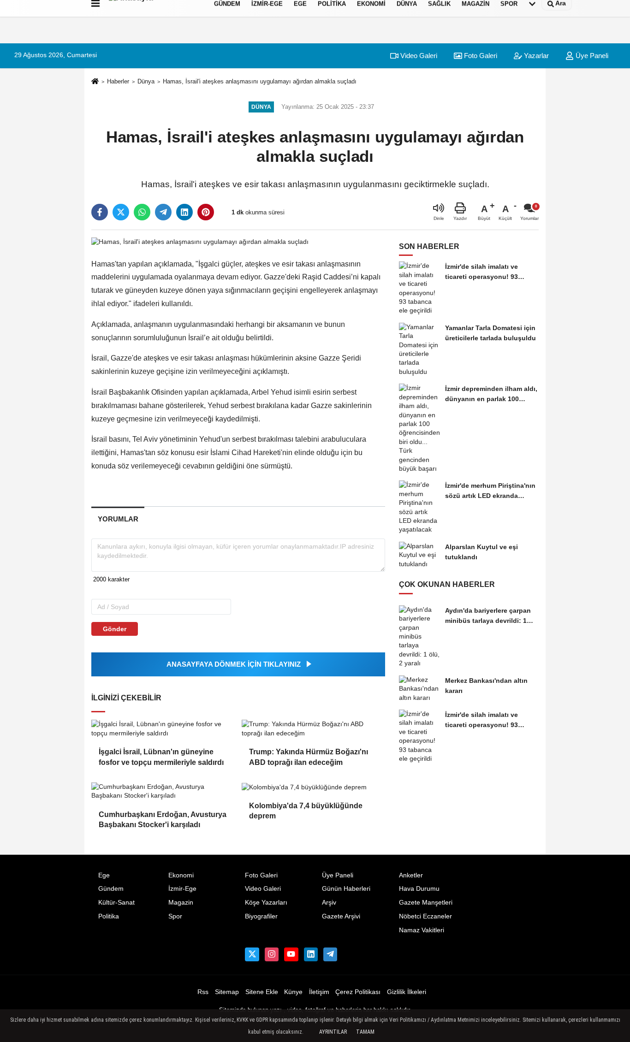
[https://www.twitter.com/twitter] (252, 954)
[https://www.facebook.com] (291, 954)
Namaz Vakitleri (421, 930)
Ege (104, 875)
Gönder (114, 629)
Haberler (118, 81)
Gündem (111, 888)
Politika (108, 916)
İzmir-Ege (182, 888)
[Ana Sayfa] (95, 81)
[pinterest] (205, 212)
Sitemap (227, 992)
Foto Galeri (479, 55)
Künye (293, 992)
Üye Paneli (337, 875)
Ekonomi (181, 875)
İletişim (319, 992)
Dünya (146, 81)
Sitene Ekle (261, 992)
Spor (175, 916)
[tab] (117, 519)
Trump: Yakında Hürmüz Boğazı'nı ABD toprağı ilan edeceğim (308, 757)
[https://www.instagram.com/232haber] (272, 954)
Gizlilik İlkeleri (406, 992)
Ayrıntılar (333, 1032)
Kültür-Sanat (116, 902)
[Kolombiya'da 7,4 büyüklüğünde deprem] (313, 787)
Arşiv (329, 902)
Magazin (180, 902)
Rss (202, 992)
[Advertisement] (584, 168)
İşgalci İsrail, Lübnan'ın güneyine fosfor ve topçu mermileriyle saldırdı (161, 757)
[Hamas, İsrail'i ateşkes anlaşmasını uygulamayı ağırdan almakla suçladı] (200, 241)
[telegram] (163, 212)
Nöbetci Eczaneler (425, 916)
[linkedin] (184, 212)
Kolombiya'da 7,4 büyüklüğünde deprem (306, 811)
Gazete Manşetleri (425, 902)
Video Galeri (417, 55)
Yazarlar (535, 55)
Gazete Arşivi (341, 916)
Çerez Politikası (357, 992)
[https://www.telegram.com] (330, 954)
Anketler (411, 875)
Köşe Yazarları (266, 902)
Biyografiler (261, 916)
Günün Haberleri (346, 888)
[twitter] (121, 212)
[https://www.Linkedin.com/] (311, 954)
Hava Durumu (419, 888)
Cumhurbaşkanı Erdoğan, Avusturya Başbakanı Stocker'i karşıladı (162, 820)
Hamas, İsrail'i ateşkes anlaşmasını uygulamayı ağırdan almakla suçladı (260, 81)
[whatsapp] (142, 212)
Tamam (365, 1032)
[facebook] (99, 212)
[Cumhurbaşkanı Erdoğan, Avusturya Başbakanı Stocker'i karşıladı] (162, 791)
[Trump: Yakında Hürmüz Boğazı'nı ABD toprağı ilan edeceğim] (313, 729)
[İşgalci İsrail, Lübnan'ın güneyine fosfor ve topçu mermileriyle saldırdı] (162, 729)
